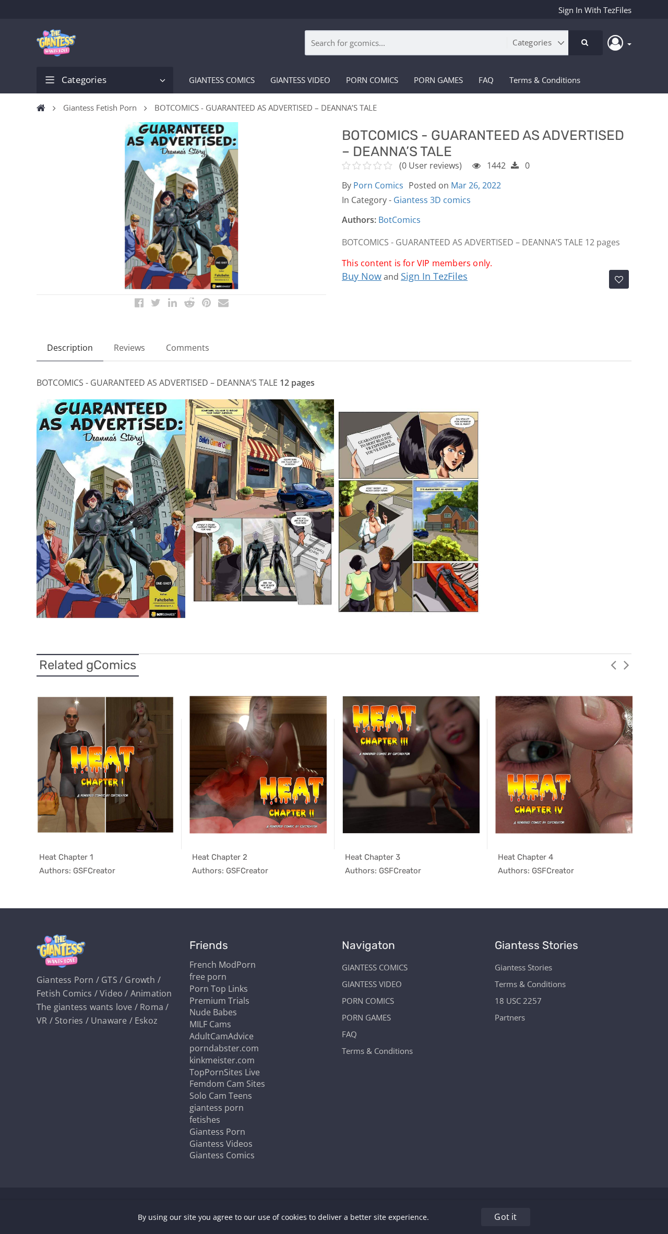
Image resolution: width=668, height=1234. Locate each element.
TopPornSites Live (224, 1072)
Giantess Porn (217, 1131)
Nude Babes (213, 1012)
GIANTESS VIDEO (300, 80)
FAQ (486, 80)
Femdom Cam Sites (227, 1083)
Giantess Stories (523, 967)
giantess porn (216, 1107)
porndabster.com (224, 1048)
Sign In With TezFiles (594, 10)
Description (70, 347)
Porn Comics (378, 185)
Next (626, 664)
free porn (207, 976)
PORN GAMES (438, 80)
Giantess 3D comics (432, 200)
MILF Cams (210, 1024)
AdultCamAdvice (221, 1036)
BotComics (399, 220)
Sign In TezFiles (434, 276)
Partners (510, 1017)
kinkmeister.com (222, 1060)
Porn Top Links (218, 988)
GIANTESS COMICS (222, 80)
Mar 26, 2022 (476, 185)
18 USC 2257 (518, 1000)
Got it (505, 1217)
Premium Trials (219, 1000)
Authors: (359, 220)
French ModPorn (222, 964)
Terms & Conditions (544, 80)
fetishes (204, 1119)
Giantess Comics (222, 1155)
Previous (613, 664)
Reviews (129, 347)
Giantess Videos (221, 1143)
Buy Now (361, 276)
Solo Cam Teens (220, 1095)
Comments (187, 347)
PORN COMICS (372, 80)
